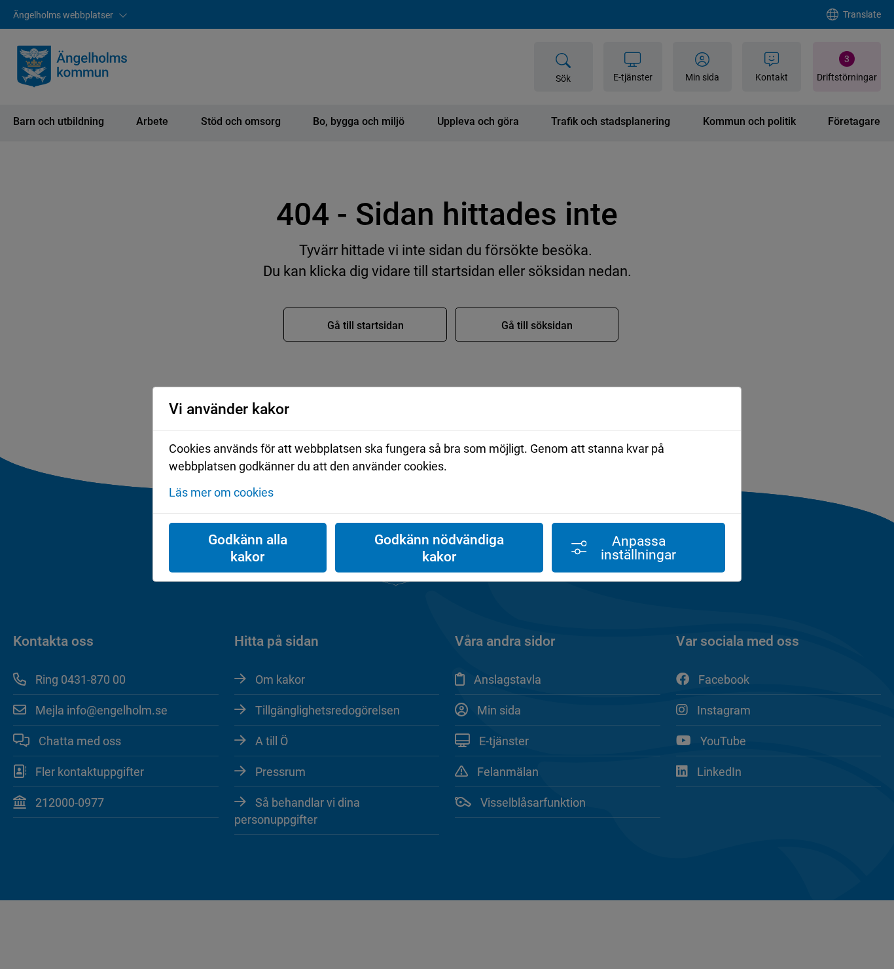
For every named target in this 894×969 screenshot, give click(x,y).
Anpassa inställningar (638, 547)
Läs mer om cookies (221, 493)
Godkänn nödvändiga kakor (439, 547)
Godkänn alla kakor (247, 547)
